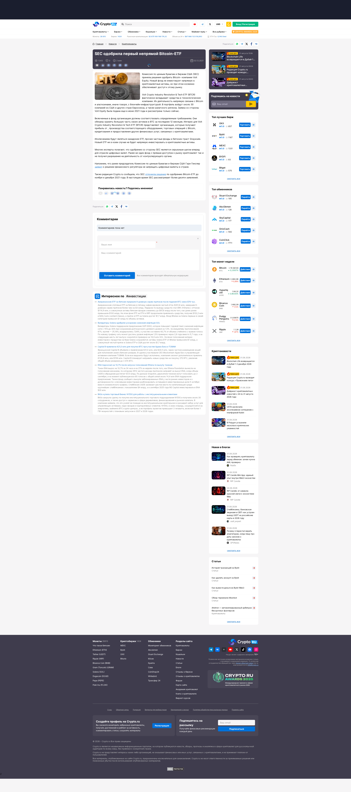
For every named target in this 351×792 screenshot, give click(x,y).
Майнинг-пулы (198, 32)
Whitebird (152, 676)
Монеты (97, 641)
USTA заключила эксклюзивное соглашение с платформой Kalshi (240, 410)
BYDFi (222, 156)
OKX (221, 123)
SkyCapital (224, 218)
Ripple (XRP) (98, 658)
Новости (166, 32)
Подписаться (236, 729)
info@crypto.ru (253, 665)
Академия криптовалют (187, 689)
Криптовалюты (100, 32)
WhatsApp (237, 44)
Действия (245, 269)
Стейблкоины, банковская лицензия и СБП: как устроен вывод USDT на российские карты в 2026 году (240, 513)
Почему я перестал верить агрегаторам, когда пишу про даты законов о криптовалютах (240, 535)
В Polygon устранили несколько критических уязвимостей (238, 425)
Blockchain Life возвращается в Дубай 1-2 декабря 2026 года (241, 58)
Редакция (137, 710)
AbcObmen (225, 206)
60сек (151, 658)
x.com (210, 24)
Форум (179, 680)
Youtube (194, 24)
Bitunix (123, 658)
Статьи (181, 32)
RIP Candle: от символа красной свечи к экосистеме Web (240, 494)
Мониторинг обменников (159, 645)
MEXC (222, 145)
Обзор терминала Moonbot (224, 598)
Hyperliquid (223, 291)
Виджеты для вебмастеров (156, 710)
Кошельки (150, 32)
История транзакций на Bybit (225, 568)
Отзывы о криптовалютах (188, 676)
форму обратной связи (244, 663)
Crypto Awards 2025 (246, 32)
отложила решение (155, 174)
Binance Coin (223, 304)
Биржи (117, 32)
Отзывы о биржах (184, 672)
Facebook (251, 44)
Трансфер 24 (154, 680)
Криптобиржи (128, 641)
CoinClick (224, 240)
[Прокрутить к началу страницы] (344, 774)
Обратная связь (122, 710)
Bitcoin (223, 268)
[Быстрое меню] (228, 24)
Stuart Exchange (228, 195)
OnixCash (224, 229)
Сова (150, 667)
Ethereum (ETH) (100, 650)
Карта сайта (181, 685)
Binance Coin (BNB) (101, 663)
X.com (247, 44)
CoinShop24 (153, 672)
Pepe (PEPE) (98, 680)
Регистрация (248, 24)
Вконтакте (256, 44)
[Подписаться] (251, 104)
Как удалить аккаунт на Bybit (225, 578)
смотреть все (233, 179)
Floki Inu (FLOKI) (100, 685)
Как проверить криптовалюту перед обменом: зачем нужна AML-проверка (241, 459)
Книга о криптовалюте (186, 694)
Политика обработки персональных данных (210, 710)
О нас (109, 710)
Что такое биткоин (101, 645)
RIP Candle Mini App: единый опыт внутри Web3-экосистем (241, 476)
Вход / (239, 24)
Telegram (202, 24)
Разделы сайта (184, 641)
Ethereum (224, 279)
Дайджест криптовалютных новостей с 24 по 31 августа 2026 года (237, 83)
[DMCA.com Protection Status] (175, 769)
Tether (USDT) (99, 654)
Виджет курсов (183, 698)
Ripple (222, 329)
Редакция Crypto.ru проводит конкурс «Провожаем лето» (237, 71)
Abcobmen (153, 650)
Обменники (133, 32)
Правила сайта (238, 710)
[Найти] (123, 24)
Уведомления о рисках (180, 710)
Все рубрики (219, 32)
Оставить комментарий (117, 275)
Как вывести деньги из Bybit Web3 (228, 588)
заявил (98, 166)
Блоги (178, 667)
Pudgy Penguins (224, 317)
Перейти (245, 197)
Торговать (245, 125)
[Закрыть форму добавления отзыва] (198, 238)
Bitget (222, 167)
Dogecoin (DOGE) (100, 676)
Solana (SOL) (98, 672)
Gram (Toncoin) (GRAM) (103, 667)
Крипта (151, 663)
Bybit (222, 134)
